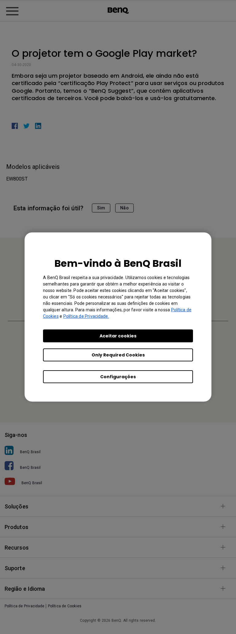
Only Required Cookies (118, 355)
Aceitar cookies (118, 336)
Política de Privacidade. (86, 316)
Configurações (118, 377)
